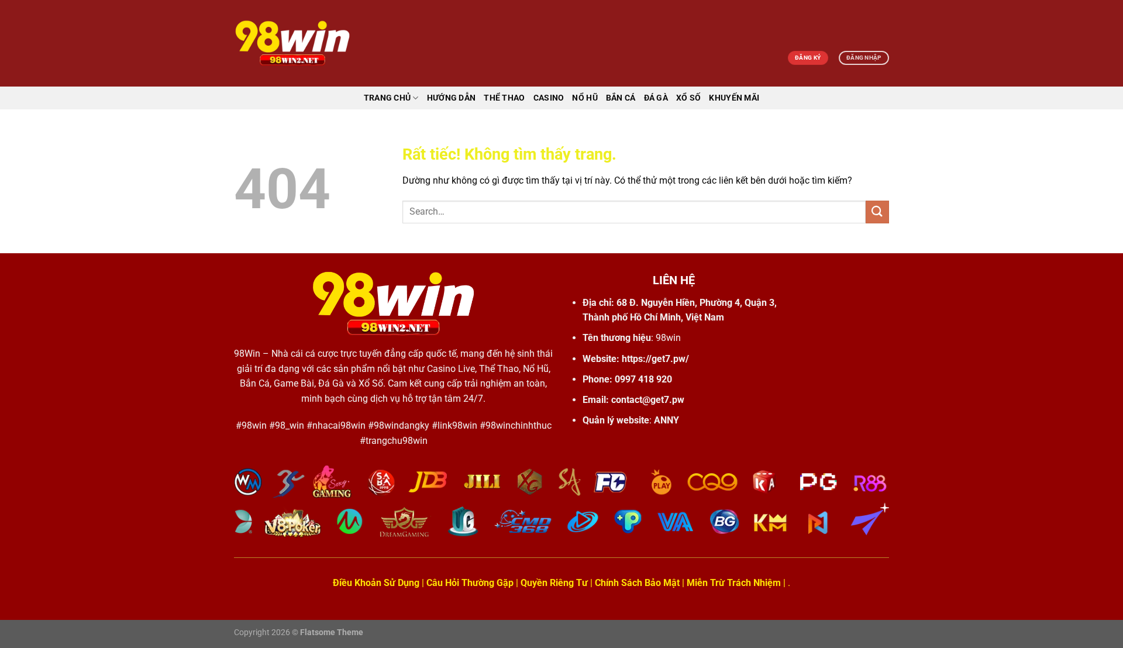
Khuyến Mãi (734, 98)
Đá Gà (656, 98)
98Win (247, 353)
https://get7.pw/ (655, 358)
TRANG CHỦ (387, 98)
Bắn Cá (621, 98)
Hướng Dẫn (451, 98)
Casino (548, 98)
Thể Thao (504, 98)
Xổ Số (688, 98)
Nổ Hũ (584, 98)
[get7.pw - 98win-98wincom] (292, 43)
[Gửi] (877, 212)
